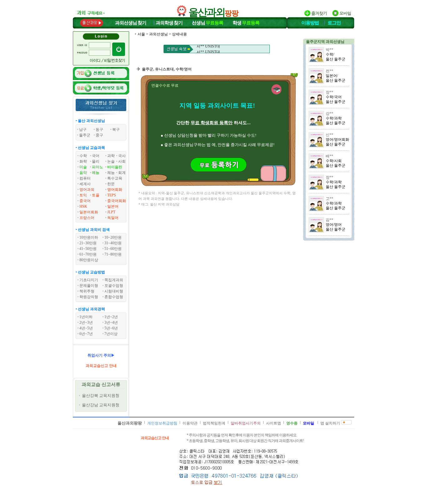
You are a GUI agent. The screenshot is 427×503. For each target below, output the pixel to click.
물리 (95, 161)
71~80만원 (113, 254)
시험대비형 (113, 291)
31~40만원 (113, 243)
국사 (122, 156)
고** (329, 198)
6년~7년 (86, 334)
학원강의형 (88, 297)
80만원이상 (88, 260)
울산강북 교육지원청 (100, 395)
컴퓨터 (85, 178)
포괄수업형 (113, 285)
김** (329, 220)
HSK (83, 206)
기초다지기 (88, 280)
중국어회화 (116, 201)
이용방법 (310, 22)
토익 (83, 195)
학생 (246, 22)
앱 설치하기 (330, 423)
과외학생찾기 (169, 22)
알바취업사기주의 (246, 423)
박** (329, 50)
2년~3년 (86, 322)
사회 (122, 161)
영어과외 (86, 189)
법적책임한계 (214, 423)
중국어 (85, 201)
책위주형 (86, 291)
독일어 (112, 218)
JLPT (111, 212)
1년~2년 (111, 317)
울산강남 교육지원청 (100, 405)
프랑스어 (86, 218)
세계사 (85, 184)
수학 (83, 156)
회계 (122, 172)
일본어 (112, 206)
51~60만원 (113, 248)
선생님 (207, 22)
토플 (95, 195)
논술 (111, 161)
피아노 (97, 167)
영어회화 (114, 189)
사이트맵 (273, 423)
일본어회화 (88, 212)
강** (329, 113)
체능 (111, 172)
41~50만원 (88, 248)
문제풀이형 (88, 285)
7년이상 (111, 334)
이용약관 (190, 423)
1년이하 (86, 317)
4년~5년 (86, 328)
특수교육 (114, 178)
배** (329, 156)
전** (329, 71)
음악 (83, 172)
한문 (111, 184)
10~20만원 (113, 237)
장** (329, 92)
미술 (83, 167)
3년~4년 (111, 322)
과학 (111, 156)
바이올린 (114, 167)
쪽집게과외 (113, 280)
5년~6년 (111, 328)
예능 (95, 172)
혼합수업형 (113, 297)
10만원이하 (88, 237)
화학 (83, 161)
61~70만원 (88, 254)
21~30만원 (88, 243)
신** (329, 135)
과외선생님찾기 (130, 22)
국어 (95, 156)
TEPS (111, 195)
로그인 (334, 22)
